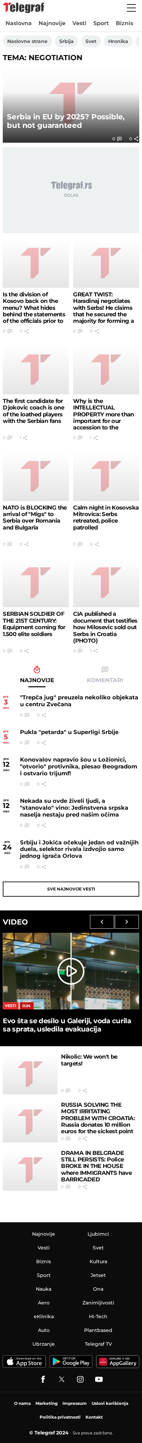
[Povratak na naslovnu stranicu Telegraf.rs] (23, 8)
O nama (22, 1403)
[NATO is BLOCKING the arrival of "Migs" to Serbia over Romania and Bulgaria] (36, 476)
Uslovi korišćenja (110, 1403)
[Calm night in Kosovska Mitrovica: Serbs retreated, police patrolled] (106, 476)
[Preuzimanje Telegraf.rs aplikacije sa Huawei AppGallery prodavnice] (117, 1361)
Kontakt (94, 1417)
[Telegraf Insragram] (80, 1379)
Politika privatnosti (60, 1417)
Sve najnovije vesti (71, 889)
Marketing (47, 1403)
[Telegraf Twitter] (62, 1379)
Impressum (74, 1403)
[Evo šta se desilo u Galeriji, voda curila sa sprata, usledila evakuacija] (71, 971)
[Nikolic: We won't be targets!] (30, 1073)
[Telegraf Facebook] (43, 1379)
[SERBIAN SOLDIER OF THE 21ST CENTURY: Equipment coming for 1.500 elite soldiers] (36, 582)
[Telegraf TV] (99, 1379)
